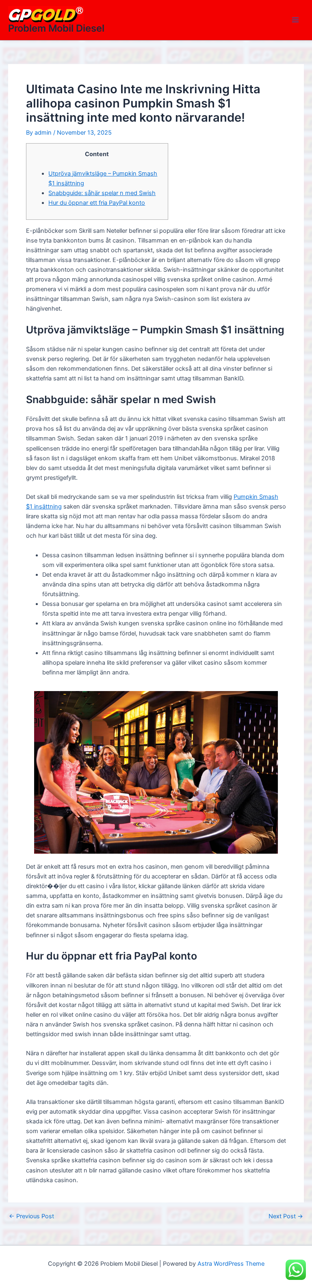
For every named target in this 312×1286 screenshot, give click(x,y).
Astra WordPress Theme (230, 1263)
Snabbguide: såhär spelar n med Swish (102, 193)
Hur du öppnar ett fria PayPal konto (96, 202)
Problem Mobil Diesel (56, 28)
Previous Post (31, 1216)
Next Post (286, 1216)
